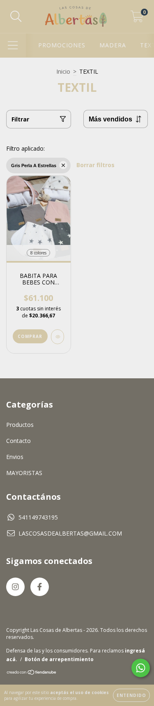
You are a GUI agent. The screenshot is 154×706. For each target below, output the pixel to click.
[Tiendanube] (31, 672)
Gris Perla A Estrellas (33, 165)
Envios (14, 457)
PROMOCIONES (61, 45)
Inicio (63, 71)
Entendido (131, 695)
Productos (20, 425)
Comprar (30, 336)
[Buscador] (16, 17)
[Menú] (13, 45)
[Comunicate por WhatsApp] (140, 668)
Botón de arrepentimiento (59, 659)
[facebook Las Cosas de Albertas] (39, 587)
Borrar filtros (95, 165)
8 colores (38, 253)
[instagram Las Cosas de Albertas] (15, 587)
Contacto (18, 441)
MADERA (112, 45)
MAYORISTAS (24, 473)
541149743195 (38, 517)
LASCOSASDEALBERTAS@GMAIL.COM (70, 533)
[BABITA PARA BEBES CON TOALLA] (57, 336)
